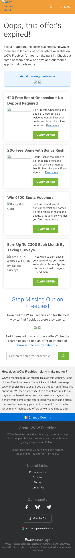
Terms (37, 482)
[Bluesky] (37, 507)
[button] (51, 7)
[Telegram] (48, 507)
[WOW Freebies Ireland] (10, 7)
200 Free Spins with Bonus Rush (35, 150)
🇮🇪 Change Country (37, 417)
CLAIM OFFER (45, 134)
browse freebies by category (37, 345)
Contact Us (37, 487)
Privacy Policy (37, 472)
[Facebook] (26, 507)
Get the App (40, 518)
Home (7, 19)
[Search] (63, 356)
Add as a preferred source (39, 528)
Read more (52, 125)
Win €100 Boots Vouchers (30, 197)
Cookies (37, 477)
